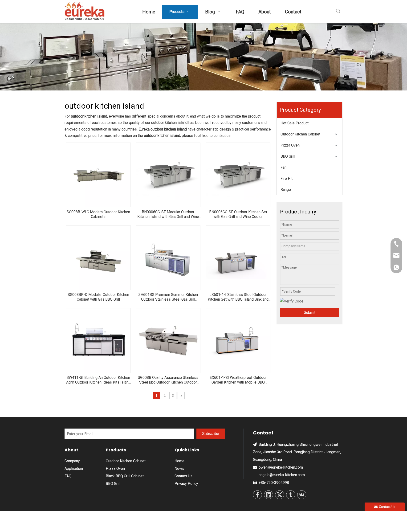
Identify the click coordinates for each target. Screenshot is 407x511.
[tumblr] (290, 494)
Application (74, 468)
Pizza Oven (290, 145)
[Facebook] (257, 494)
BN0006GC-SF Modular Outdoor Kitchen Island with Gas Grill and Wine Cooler (168, 214)
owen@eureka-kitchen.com (281, 467)
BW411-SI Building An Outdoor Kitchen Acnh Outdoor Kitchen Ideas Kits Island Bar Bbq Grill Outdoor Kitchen (98, 380)
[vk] (301, 494)
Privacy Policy (186, 483)
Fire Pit (287, 178)
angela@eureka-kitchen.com (282, 475)
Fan (283, 167)
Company (72, 461)
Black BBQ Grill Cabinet (125, 476)
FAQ (68, 476)
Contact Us (183, 476)
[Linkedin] (268, 494)
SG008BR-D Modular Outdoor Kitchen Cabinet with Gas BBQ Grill (98, 297)
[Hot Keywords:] (338, 11)
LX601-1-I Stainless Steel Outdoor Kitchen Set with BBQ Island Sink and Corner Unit (238, 297)
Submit (309, 312)
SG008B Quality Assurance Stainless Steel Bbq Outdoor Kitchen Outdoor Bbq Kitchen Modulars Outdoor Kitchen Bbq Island (168, 380)
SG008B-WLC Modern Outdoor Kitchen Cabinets (98, 214)
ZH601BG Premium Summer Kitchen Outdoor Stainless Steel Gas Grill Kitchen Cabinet (168, 297)
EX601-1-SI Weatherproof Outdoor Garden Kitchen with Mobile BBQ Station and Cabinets (238, 380)
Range (286, 189)
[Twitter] (279, 494)
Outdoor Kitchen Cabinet (300, 134)
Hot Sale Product (295, 123)
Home (179, 461)
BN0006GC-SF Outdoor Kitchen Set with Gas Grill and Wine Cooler (238, 214)
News (179, 468)
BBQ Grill (288, 156)
